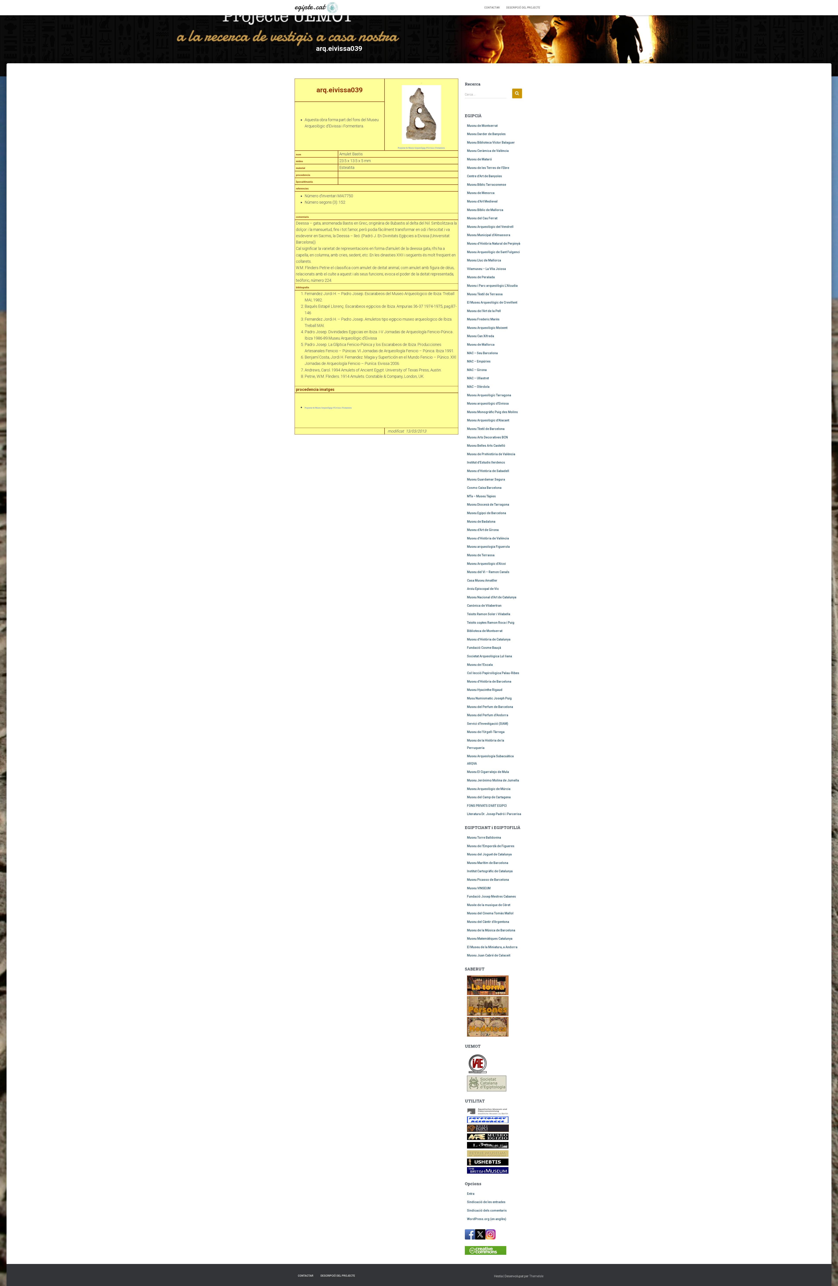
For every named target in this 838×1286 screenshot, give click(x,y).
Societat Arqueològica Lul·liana (489, 656)
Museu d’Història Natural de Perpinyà (493, 243)
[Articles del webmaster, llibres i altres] (487, 985)
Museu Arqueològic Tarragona (489, 395)
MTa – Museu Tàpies (481, 496)
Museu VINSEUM (479, 888)
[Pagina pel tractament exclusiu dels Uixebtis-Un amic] (487, 1162)
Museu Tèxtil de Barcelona (486, 429)
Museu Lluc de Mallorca (484, 260)
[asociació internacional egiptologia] (477, 1063)
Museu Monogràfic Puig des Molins (492, 412)
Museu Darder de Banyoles (486, 134)
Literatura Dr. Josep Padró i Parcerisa (494, 814)
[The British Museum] (487, 1170)
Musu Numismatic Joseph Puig (489, 698)
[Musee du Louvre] (487, 1145)
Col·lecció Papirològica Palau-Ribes (493, 673)
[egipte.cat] (316, 7)
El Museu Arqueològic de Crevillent (492, 302)
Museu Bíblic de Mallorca (485, 210)
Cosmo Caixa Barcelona (484, 487)
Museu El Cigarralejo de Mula (488, 772)
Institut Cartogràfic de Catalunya (490, 871)
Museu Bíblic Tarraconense (486, 184)
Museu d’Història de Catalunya (488, 639)
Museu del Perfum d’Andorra (487, 715)
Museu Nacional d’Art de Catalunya (491, 597)
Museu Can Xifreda (480, 336)
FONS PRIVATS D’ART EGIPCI (487, 805)
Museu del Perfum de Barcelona (490, 707)
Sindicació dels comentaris (487, 1210)
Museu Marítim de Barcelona (487, 863)
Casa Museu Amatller (482, 580)
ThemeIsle (536, 1276)
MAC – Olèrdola (478, 386)
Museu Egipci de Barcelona (486, 513)
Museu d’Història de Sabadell (488, 471)
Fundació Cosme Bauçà (484, 647)
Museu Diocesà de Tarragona (488, 504)
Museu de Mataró (479, 159)
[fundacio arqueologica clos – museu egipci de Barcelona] (488, 1128)
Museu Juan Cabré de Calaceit (488, 955)
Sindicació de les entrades (486, 1202)
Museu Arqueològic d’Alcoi (486, 563)
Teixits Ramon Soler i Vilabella (488, 614)
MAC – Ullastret (478, 378)
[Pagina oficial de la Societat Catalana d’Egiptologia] (486, 1083)
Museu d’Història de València (488, 538)
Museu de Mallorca (481, 344)
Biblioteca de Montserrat (484, 631)
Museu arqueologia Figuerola (488, 546)
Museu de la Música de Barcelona (491, 930)
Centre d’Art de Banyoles (484, 176)
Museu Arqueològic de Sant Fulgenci (493, 252)
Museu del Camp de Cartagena (489, 797)
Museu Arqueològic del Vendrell (490, 226)
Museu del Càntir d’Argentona (488, 922)
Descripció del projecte (523, 7)
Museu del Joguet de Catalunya (489, 854)
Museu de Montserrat (482, 125)
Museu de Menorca (481, 193)
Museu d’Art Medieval (482, 201)
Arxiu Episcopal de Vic (483, 589)
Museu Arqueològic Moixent (487, 328)
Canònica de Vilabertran (484, 605)
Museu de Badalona (481, 521)
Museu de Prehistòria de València (491, 454)
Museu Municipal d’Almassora (488, 235)
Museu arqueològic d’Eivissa (488, 403)
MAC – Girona (477, 370)
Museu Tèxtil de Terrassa (485, 294)
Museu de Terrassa (481, 555)
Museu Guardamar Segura (486, 479)
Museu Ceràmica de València (488, 151)
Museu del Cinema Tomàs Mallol (490, 913)
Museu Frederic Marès (483, 319)
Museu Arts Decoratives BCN (487, 437)
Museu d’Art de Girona (483, 530)
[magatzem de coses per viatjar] (487, 1026)
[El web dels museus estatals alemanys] (487, 1111)
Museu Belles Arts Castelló (486, 445)
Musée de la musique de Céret (488, 905)
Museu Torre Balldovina (484, 837)
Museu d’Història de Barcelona (489, 681)
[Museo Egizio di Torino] (487, 1136)
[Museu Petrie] (487, 1153)
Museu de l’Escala (480, 664)
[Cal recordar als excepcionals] (487, 1006)
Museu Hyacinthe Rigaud (484, 690)
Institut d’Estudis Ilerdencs (486, 462)
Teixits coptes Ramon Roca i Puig (490, 622)
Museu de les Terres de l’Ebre (488, 168)
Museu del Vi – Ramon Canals (488, 572)
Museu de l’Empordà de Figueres (490, 846)
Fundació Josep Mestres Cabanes (491, 896)
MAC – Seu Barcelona (482, 353)
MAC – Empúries (479, 361)
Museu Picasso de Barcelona (488, 879)
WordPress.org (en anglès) (486, 1219)
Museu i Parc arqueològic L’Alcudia (492, 285)
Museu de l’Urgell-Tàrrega (486, 732)
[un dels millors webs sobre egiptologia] (487, 1119)
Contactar (492, 7)
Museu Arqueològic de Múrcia (488, 789)
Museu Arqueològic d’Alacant (488, 420)
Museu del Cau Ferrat (482, 218)
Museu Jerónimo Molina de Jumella (493, 780)
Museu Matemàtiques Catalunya (489, 938)
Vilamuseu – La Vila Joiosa (486, 269)
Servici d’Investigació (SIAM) (487, 723)
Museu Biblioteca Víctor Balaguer (491, 142)
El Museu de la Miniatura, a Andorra (492, 947)
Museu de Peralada (481, 277)
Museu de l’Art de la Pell (484, 311)
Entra (470, 1193)
